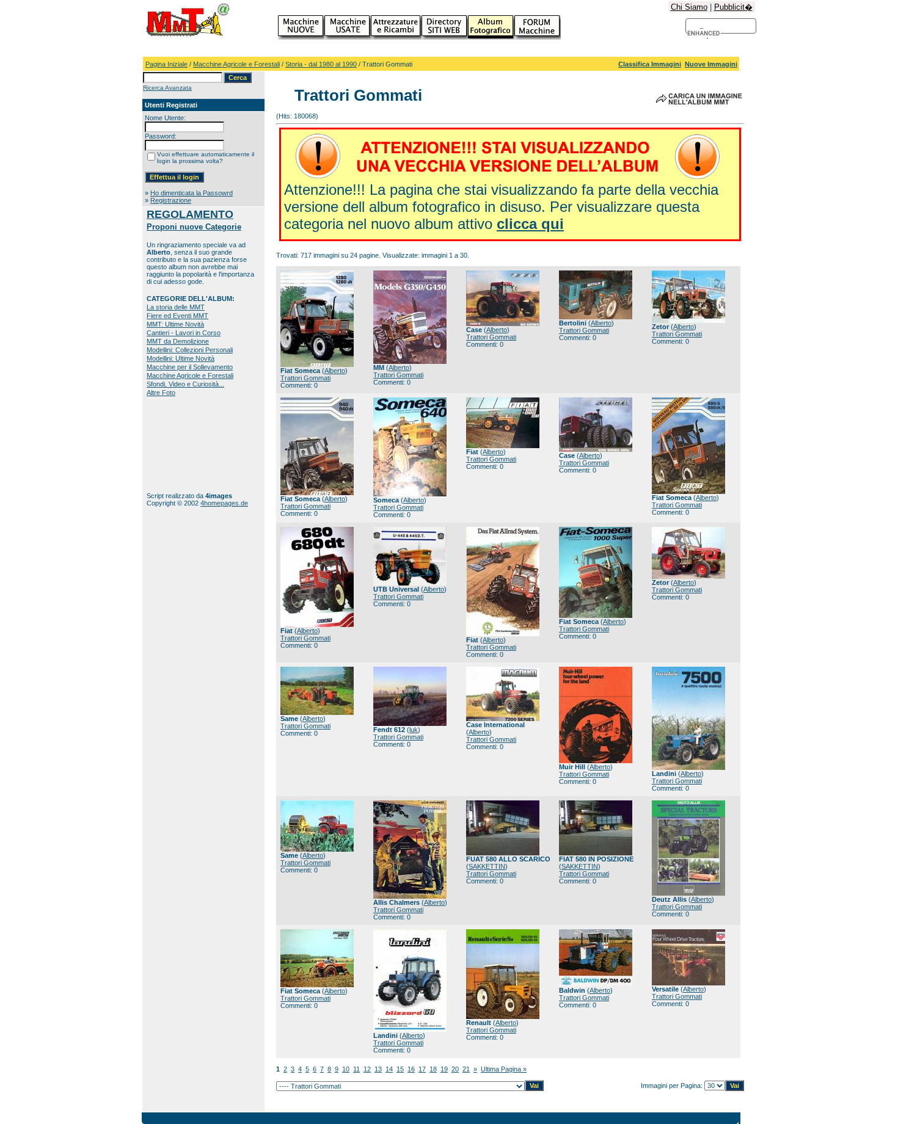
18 (433, 1069)
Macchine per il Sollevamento (190, 367)
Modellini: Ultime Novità (180, 358)
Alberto (334, 370)
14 (389, 1069)
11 (356, 1069)
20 (455, 1069)
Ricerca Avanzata (167, 87)
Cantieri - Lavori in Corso (184, 332)
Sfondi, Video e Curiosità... (185, 384)
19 (444, 1069)
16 (411, 1069)
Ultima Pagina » (504, 1069)
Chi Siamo (689, 7)
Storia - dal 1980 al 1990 (321, 64)
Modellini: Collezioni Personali (190, 350)
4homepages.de (224, 503)
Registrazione (170, 200)
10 (345, 1069)
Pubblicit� (733, 7)
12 (367, 1069)
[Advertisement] (185, 444)
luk (413, 729)
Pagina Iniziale (166, 64)
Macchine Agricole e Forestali (236, 64)
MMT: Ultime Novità (175, 324)
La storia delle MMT (176, 307)
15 (400, 1069)
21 (466, 1069)
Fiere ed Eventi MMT (177, 315)
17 (422, 1069)
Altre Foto (161, 392)
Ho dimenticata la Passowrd (191, 193)
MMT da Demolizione (178, 341)
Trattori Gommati (305, 378)
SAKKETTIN (487, 866)
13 (378, 1069)
